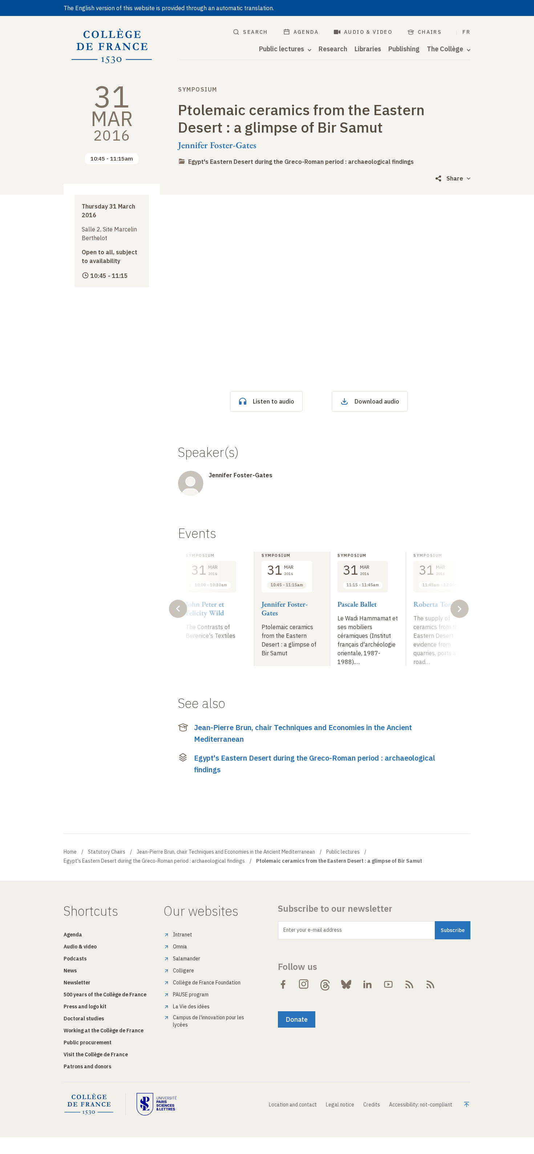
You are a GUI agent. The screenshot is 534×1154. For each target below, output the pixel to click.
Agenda (306, 32)
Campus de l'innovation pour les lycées (208, 1021)
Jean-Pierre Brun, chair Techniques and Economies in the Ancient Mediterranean (303, 733)
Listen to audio (273, 401)
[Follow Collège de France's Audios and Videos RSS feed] (430, 984)
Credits (371, 1104)
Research (333, 49)
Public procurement (88, 1042)
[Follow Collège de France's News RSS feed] (409, 984)
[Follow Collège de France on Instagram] (304, 984)
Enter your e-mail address (312, 930)
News (70, 970)
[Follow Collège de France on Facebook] (283, 984)
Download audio (377, 401)
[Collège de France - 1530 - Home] (112, 46)
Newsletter (77, 982)
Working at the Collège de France (103, 1030)
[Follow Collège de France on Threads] (325, 984)
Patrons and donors (87, 1066)
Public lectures (343, 852)
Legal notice (340, 1104)
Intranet (182, 934)
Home (70, 852)
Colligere (183, 970)
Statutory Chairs (106, 852)
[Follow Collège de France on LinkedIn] (367, 984)
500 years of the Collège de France (105, 994)
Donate (297, 1019)
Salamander (186, 958)
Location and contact (293, 1104)
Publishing (404, 49)
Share (454, 178)
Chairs (430, 32)
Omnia (180, 946)
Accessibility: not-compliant (420, 1104)
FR (466, 32)
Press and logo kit (85, 1006)
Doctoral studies (84, 1018)
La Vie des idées (191, 1006)
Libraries (368, 49)
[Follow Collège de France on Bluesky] (346, 984)
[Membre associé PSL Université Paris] (157, 1104)
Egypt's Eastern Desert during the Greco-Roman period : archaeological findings (301, 161)
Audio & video (368, 32)
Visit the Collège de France (96, 1054)
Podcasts (75, 958)
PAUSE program (191, 994)
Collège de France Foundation (206, 982)
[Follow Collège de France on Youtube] (388, 984)
